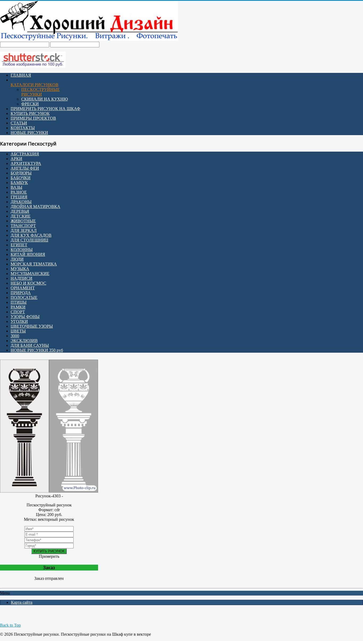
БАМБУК (19, 182)
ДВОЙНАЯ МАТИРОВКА (35, 206)
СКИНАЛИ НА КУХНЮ (44, 99)
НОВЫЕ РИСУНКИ (29, 132)
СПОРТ (18, 312)
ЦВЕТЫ (18, 331)
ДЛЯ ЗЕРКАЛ (24, 230)
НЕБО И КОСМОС (28, 283)
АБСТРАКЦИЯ (25, 154)
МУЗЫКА (20, 269)
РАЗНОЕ (19, 192)
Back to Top (10, 625)
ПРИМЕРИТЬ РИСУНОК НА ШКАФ (45, 108)
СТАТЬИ (19, 123)
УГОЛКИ (19, 321)
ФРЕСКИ (30, 104)
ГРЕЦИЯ (19, 197)
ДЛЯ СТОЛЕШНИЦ (29, 240)
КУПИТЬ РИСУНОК (30, 113)
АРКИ (16, 158)
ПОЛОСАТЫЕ (24, 297)
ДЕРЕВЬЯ (20, 211)
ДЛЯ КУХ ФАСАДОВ (31, 235)
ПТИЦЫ (19, 302)
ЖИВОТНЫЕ (23, 221)
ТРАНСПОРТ (23, 225)
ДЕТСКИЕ (21, 216)
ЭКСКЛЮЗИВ (24, 340)
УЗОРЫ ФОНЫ (25, 316)
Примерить (49, 556)
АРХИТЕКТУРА (26, 163)
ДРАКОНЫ (21, 201)
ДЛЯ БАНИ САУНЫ (30, 345)
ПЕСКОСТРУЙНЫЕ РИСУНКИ (40, 92)
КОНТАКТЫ (23, 128)
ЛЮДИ (17, 259)
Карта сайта (21, 602)
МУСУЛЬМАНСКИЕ (30, 273)
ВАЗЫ (16, 187)
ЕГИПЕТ (19, 245)
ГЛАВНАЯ (21, 75)
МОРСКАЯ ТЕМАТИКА (34, 264)
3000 (15, 336)
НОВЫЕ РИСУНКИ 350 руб (37, 350)
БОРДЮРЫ (21, 173)
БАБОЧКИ (21, 178)
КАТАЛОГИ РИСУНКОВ (34, 84)
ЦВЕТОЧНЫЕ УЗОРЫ (32, 326)
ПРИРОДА (21, 292)
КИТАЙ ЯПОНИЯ (28, 254)
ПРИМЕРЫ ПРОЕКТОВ (33, 118)
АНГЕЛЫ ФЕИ (25, 168)
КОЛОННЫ (22, 249)
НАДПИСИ (21, 278)
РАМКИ (18, 307)
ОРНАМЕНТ (23, 288)
